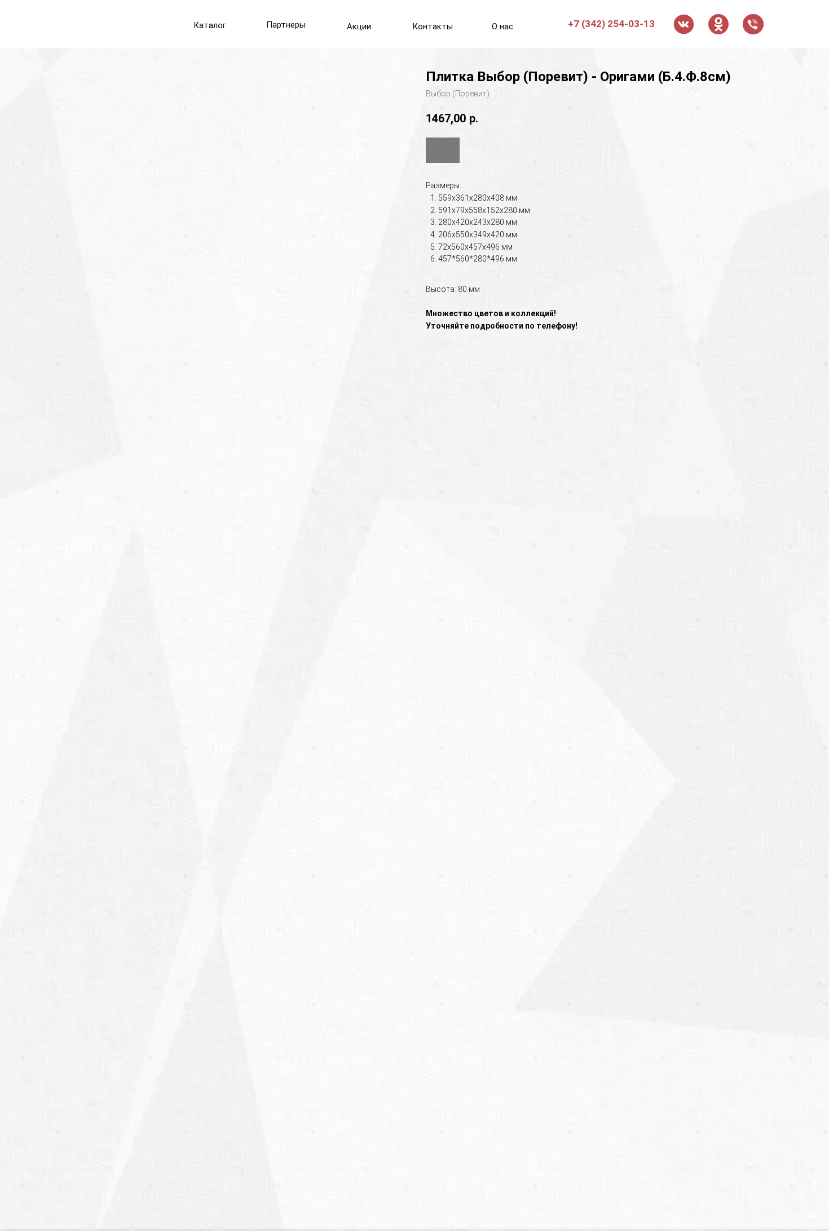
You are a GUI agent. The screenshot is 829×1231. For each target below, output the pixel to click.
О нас (502, 26)
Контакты (432, 26)
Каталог (209, 25)
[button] (753, 24)
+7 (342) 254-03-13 (611, 23)
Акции (359, 26)
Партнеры (286, 25)
